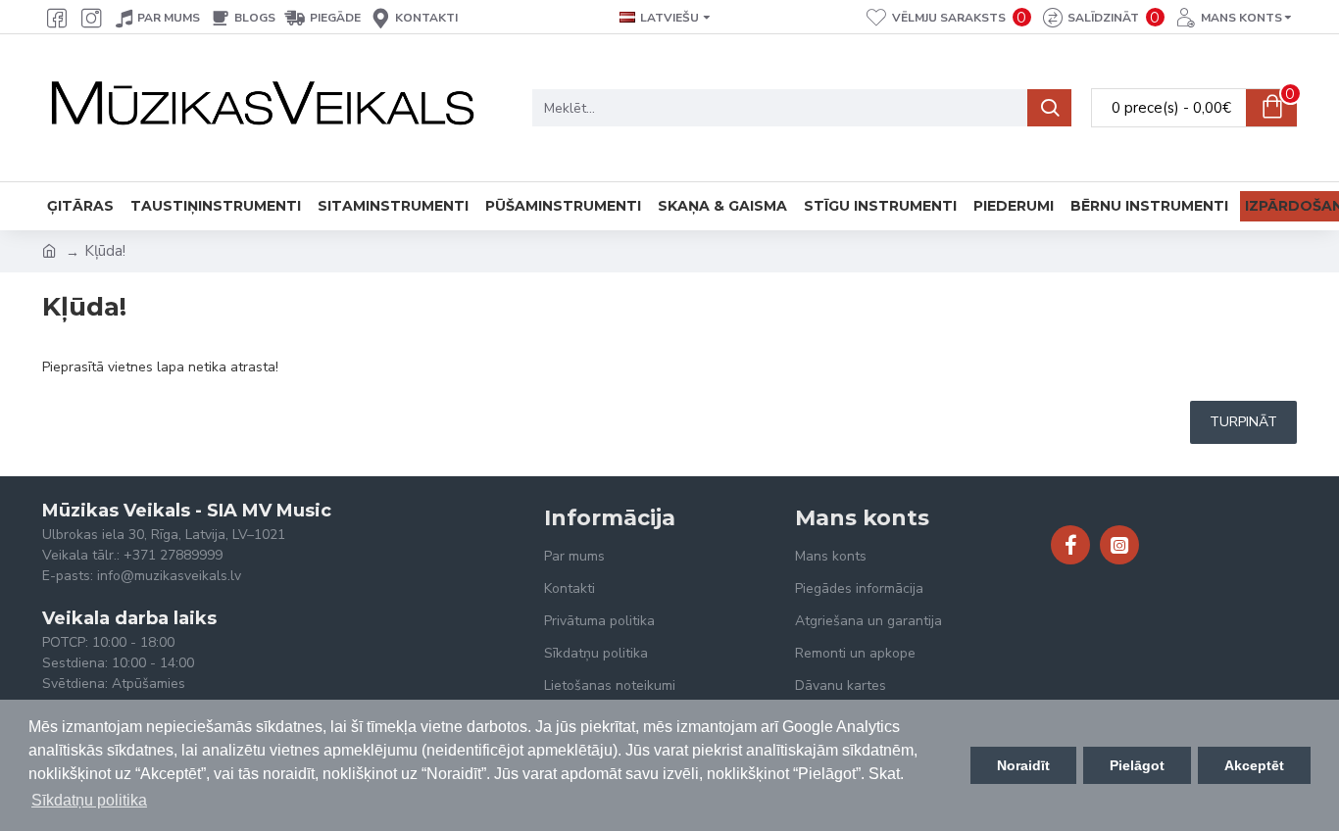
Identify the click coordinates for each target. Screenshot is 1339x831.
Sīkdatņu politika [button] (89, 800)
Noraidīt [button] (1023, 765)
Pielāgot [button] (1137, 765)
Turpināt (1243, 422)
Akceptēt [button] (1254, 765)
